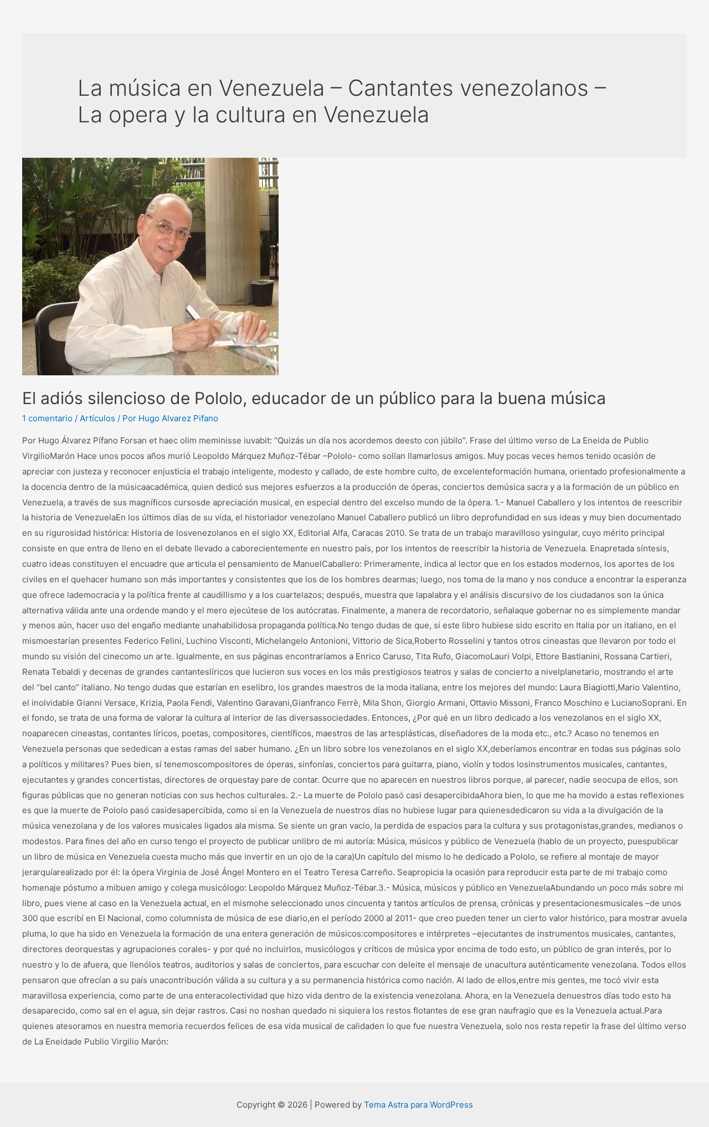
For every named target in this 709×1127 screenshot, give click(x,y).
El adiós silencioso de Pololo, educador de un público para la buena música (314, 398)
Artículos (97, 418)
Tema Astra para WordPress (418, 1104)
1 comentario (47, 418)
